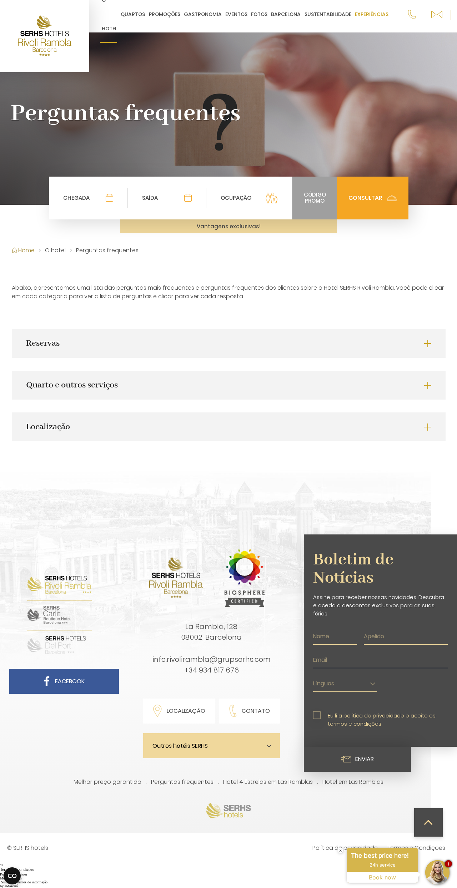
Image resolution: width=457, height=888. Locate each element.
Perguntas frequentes (182, 782)
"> (17, 867)
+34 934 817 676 (211, 670)
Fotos (259, 14)
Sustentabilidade (328, 14)
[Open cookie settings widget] (12, 875)
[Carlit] (48, 623)
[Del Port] (56, 653)
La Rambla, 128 (211, 626)
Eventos (236, 14)
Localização (186, 711)
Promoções (164, 14)
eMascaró (11, 886)
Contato (256, 711)
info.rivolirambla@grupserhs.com (211, 659)
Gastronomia (203, 14)
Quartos (133, 14)
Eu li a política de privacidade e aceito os (382, 719)
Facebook (70, 681)
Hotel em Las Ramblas (352, 782)
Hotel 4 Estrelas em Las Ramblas (268, 782)
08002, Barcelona (211, 637)
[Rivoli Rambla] (59, 593)
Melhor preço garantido (107, 782)
